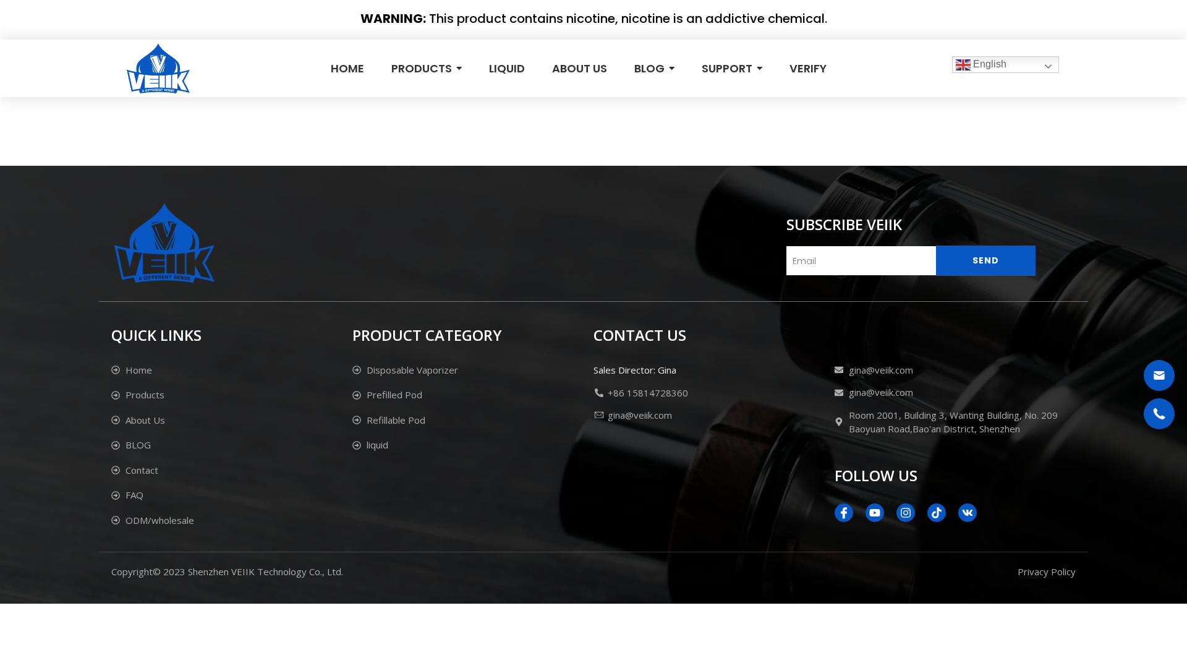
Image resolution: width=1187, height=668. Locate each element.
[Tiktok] (936, 512)
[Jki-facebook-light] (844, 512)
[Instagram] (905, 512)
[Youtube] (875, 512)
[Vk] (967, 512)
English (988, 64)
